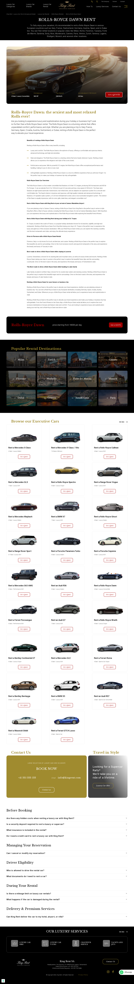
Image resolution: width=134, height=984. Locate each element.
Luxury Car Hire (103, 786)
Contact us (46, 790)
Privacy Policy (83, 975)
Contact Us (110, 962)
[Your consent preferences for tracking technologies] (3, 981)
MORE (121, 422)
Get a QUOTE (114, 95)
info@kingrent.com (69, 777)
